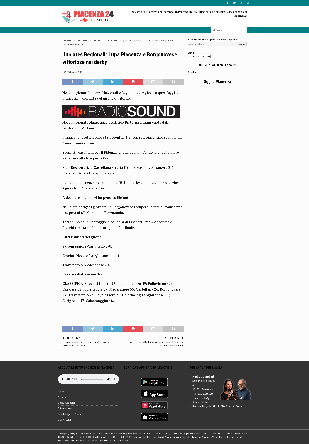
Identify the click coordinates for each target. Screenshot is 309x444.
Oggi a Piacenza (217, 81)
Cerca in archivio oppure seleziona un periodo (213, 39)
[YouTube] (241, 3)
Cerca (242, 44)
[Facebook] (227, 3)
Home (61, 391)
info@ (206, 398)
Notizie (82, 40)
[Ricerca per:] (229, 29)
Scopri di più (200, 402)
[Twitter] (234, 3)
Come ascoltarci (66, 402)
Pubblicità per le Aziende (70, 414)
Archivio (62, 397)
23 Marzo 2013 (74, 72)
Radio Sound (64, 419)
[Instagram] (248, 3)
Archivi (192, 52)
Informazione (65, 408)
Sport (98, 40)
